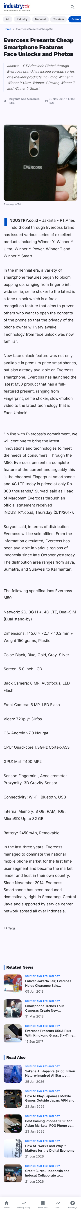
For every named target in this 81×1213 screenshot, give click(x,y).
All (7, 19)
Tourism (58, 19)
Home (7, 29)
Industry (22, 19)
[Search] (72, 7)
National (40, 19)
